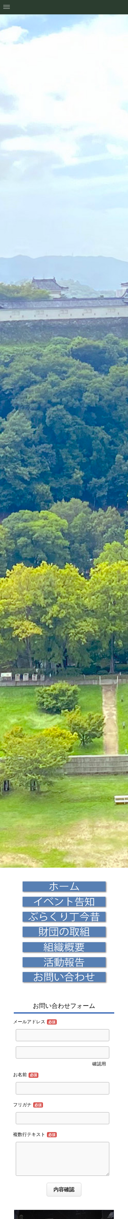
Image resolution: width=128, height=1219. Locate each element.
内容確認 (64, 1189)
